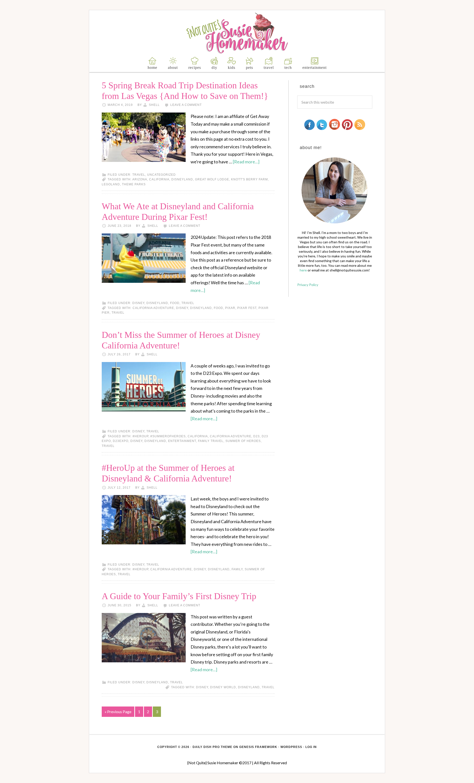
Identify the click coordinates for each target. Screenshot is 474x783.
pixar (230, 308)
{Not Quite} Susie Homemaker (237, 33)
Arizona (139, 179)
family (237, 569)
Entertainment (182, 441)
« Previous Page (118, 711)
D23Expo (120, 441)
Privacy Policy (307, 285)
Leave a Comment (186, 105)
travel (138, 174)
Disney (138, 303)
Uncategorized (161, 174)
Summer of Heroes (243, 441)
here (303, 270)
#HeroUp (140, 436)
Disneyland (182, 179)
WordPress (291, 747)
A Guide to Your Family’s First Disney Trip (179, 596)
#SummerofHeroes (168, 436)
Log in (311, 747)
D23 (256, 436)
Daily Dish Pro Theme (212, 747)
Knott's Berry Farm (249, 179)
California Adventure (153, 308)
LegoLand (111, 184)
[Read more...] (246, 161)
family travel (210, 441)
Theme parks (134, 184)
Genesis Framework (258, 747)
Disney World (223, 687)
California (159, 179)
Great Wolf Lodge (212, 179)
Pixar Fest (247, 308)
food (174, 303)
